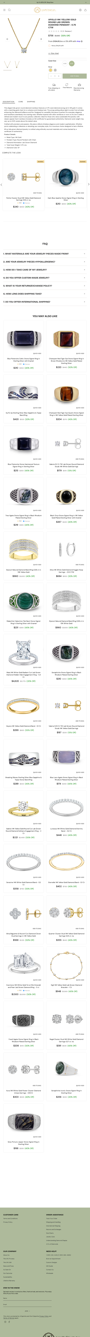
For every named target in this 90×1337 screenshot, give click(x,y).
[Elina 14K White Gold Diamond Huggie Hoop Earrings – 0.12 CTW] (66, 549)
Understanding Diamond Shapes (56, 1240)
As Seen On (7, 1270)
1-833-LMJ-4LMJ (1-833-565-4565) (58, 1255)
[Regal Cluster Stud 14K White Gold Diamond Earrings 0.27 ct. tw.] (66, 1019)
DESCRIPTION (8, 102)
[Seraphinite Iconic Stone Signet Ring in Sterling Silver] (66, 1070)
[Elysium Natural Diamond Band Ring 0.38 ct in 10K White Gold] (66, 601)
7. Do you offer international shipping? (26, 301)
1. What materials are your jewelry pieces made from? (36, 253)
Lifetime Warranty (9, 1281)
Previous (7, 39)
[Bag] (85, 10)
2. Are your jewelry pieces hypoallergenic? (29, 261)
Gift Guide (49, 1266)
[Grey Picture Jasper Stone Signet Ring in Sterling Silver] (23, 1122)
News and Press (8, 1266)
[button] (50, 70)
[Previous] (4, 2)
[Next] (86, 2)
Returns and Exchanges (53, 1229)
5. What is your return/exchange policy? (27, 285)
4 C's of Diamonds (52, 1244)
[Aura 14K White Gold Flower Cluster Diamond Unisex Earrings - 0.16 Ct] (23, 1070)
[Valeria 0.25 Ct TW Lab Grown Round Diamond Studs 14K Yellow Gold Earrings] (66, 706)
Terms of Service (8, 1318)
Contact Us (50, 1270)
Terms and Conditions (10, 1218)
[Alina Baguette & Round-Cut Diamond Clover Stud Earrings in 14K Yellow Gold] (23, 913)
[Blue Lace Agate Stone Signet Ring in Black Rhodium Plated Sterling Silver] (66, 757)
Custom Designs (51, 1262)
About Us (6, 1255)
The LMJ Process (8, 1259)
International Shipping (53, 1226)
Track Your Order (51, 1218)
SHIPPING (31, 102)
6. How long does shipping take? (22, 293)
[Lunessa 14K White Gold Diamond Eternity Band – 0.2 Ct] (66, 808)
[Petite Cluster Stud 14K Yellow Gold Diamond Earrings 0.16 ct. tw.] (23, 177)
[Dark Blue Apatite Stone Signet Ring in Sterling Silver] (65, 177)
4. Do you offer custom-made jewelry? (26, 277)
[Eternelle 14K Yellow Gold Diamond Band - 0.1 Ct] (66, 862)
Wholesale (49, 1273)
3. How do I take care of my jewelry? (25, 269)
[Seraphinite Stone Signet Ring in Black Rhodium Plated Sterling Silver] (66, 652)
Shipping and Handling (53, 1222)
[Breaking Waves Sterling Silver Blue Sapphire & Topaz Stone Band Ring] (23, 757)
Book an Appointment (53, 1259)
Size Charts (50, 1233)
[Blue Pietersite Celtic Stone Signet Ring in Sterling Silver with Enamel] (23, 338)
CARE (20, 102)
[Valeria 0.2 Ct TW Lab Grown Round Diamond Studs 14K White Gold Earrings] (66, 444)
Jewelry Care (50, 1237)
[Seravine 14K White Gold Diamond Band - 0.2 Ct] (23, 862)
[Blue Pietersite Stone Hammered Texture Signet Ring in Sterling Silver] (23, 444)
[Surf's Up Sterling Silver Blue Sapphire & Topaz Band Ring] (23, 393)
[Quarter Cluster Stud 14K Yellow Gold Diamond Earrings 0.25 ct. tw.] (66, 913)
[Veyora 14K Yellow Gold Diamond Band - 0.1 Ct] (23, 706)
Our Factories (7, 1273)
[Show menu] (4, 10)
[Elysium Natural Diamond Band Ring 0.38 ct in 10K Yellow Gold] (23, 549)
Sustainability (7, 1277)
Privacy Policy (7, 1222)
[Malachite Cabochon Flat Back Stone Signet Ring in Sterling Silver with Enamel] (23, 601)
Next (41, 39)
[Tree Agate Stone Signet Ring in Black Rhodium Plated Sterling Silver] (23, 495)
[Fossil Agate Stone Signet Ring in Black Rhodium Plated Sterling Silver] (23, 1019)
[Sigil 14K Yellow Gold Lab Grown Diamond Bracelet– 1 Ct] (66, 965)
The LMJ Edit (7, 1262)
